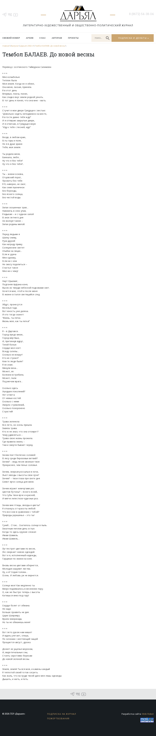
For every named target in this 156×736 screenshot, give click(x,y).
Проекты (73, 37)
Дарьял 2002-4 (26, 46)
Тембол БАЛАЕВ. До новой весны (50, 46)
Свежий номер (11, 37)
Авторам (57, 37)
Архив (29, 37)
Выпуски (15, 46)
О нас (42, 37)
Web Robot (148, 713)
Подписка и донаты (132, 37)
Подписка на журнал (61, 713)
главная (5, 46)
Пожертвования (58, 718)
